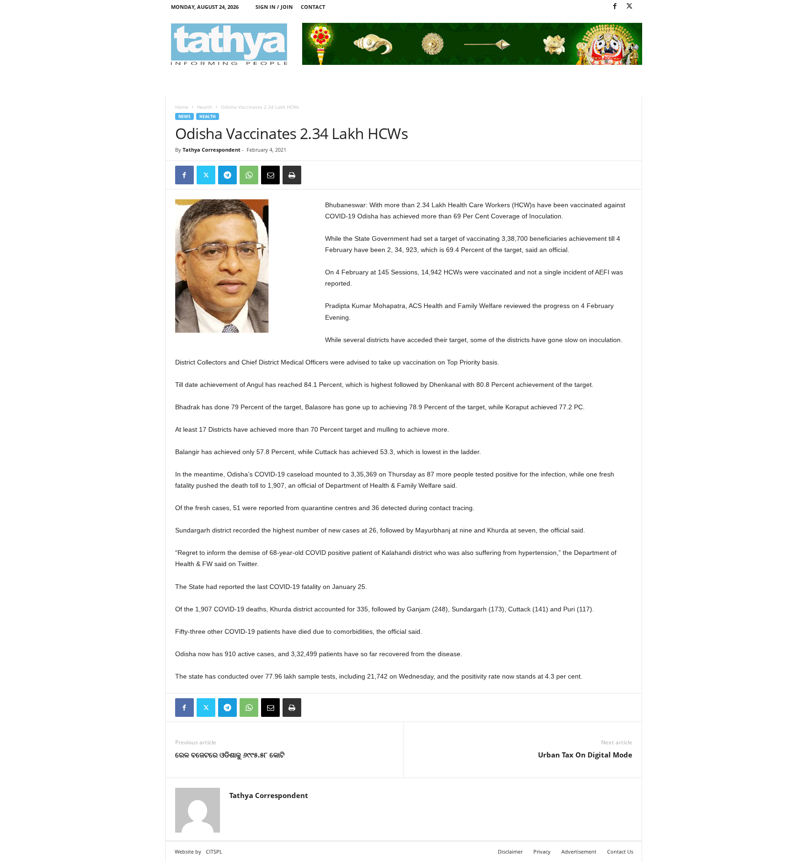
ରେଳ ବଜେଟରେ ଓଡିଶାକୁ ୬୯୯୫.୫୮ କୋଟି (229, 754)
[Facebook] (615, 7)
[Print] (292, 175)
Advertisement (578, 851)
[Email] (270, 175)
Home (181, 107)
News (184, 116)
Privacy (542, 851)
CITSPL (214, 851)
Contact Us (620, 851)
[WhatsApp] (249, 175)
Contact (313, 6)
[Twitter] (629, 7)
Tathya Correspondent (212, 149)
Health (204, 107)
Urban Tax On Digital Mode (585, 754)
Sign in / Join (274, 6)
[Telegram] (227, 175)
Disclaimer (510, 851)
